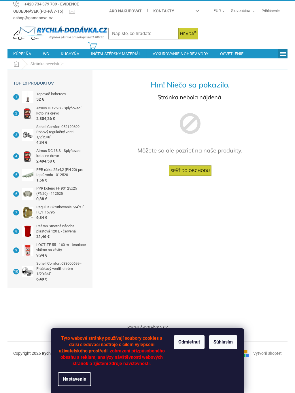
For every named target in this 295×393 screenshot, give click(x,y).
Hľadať (188, 33)
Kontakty (163, 11)
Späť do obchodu (190, 170)
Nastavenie (74, 379)
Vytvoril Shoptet (267, 353)
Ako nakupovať (125, 11)
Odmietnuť (189, 342)
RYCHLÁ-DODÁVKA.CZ (147, 327)
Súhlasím (223, 342)
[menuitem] (22, 53)
